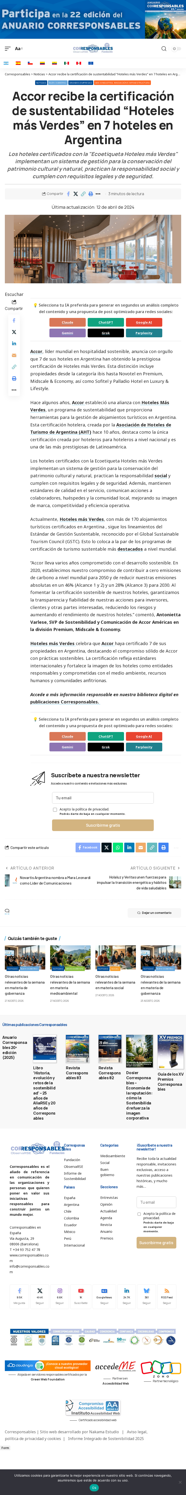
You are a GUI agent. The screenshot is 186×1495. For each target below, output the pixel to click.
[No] (180, 1482)
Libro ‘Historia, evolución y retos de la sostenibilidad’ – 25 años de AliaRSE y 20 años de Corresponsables (44, 1093)
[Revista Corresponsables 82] (110, 1049)
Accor (107, 643)
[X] (39, 1296)
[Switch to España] (18, 63)
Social (115, 968)
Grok (106, 333)
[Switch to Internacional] (91, 63)
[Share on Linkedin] (14, 343)
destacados (130, 549)
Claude (67, 322)
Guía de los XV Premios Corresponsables (171, 1081)
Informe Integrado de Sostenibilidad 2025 (106, 1438)
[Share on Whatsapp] (118, 847)
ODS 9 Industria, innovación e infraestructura (122, 82)
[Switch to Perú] (79, 63)
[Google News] (104, 1296)
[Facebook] (19, 1296)
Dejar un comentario (156, 913)
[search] (164, 49)
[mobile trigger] (9, 48)
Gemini (67, 333)
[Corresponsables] (93, 48)
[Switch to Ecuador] (54, 63)
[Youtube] (80, 1296)
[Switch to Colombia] (42, 63)
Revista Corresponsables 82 (110, 1073)
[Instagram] (59, 1296)
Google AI (144, 322)
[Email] (14, 355)
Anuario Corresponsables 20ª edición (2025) (14, 1047)
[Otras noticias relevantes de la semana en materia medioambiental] (70, 957)
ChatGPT (106, 322)
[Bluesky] (146, 1296)
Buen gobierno (57, 82)
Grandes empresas (81, 82)
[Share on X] (75, 194)
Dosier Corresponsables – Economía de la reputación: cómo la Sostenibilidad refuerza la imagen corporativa (139, 1095)
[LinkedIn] (126, 1296)
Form (5, 1448)
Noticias (41, 82)
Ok (94, 1488)
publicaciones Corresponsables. (65, 702)
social (161, 475)
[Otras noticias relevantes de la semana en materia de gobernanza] (25, 957)
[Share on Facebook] (68, 194)
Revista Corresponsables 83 (77, 1073)
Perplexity (144, 333)
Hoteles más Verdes (82, 519)
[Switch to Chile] (30, 63)
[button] (83, 194)
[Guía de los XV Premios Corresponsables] (171, 1052)
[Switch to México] (67, 63)
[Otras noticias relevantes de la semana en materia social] (115, 957)
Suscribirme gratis (103, 825)
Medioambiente (75, 968)
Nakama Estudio (104, 1431)
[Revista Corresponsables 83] (77, 1049)
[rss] (166, 1296)
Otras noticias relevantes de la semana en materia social (115, 982)
